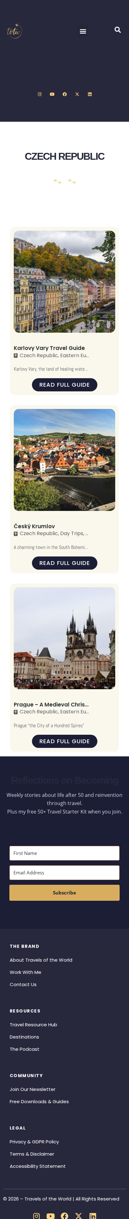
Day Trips (71, 533)
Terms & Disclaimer (32, 1154)
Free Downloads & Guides (39, 1101)
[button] (83, 31)
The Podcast (24, 1049)
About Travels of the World (41, 960)
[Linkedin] (89, 94)
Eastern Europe (79, 355)
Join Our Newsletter (32, 1089)
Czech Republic (39, 355)
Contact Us (23, 984)
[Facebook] (64, 94)
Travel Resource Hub (33, 1024)
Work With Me (25, 972)
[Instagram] (39, 94)
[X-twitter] (77, 94)
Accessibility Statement (38, 1166)
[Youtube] (52, 94)
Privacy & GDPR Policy (34, 1141)
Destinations (24, 1037)
